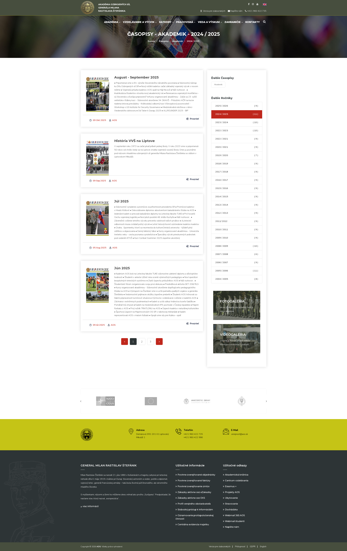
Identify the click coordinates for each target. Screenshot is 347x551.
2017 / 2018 (236, 171)
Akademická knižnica (236, 474)
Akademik (177, 41)
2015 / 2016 (236, 188)
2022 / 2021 (236, 138)
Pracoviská (184, 22)
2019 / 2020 (236, 155)
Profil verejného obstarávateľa (194, 503)
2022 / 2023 (236, 130)
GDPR (252, 546)
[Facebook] (248, 4)
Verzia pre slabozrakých (213, 10)
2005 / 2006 (236, 270)
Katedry (165, 22)
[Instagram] (253, 4)
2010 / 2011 (236, 229)
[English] (263, 4)
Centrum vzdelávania (236, 480)
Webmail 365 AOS (235, 515)
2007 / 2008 (236, 254)
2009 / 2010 (236, 237)
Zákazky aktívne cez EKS (191, 498)
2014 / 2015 (236, 196)
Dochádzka (231, 509)
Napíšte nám (236, 10)
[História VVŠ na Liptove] (97, 156)
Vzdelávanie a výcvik (138, 22)
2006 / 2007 (236, 262)
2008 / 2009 (236, 246)
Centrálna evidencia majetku (193, 524)
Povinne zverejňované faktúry (194, 480)
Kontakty (252, 22)
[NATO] (105, 401)
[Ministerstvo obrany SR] (196, 401)
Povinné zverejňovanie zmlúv (194, 486)
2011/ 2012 (236, 221)
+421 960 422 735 (256, 10)
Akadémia (111, 22)
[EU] (151, 401)
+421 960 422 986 (193, 437)
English (263, 546)
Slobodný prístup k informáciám (195, 509)
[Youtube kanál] (257, 4)
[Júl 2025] (97, 216)
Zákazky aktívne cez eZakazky (194, 492)
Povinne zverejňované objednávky (196, 474)
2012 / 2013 (236, 213)
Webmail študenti (235, 521)
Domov (151, 41)
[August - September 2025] (97, 92)
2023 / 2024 (236, 122)
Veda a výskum (209, 22)
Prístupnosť (240, 546)
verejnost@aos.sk (239, 434)
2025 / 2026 (236, 105)
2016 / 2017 (236, 180)
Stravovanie (231, 503)
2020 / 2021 (236, 147)
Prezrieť (194, 119)
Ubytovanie (231, 498)
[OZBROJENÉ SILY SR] (242, 401)
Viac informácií (91, 506)
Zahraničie (232, 22)
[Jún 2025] (97, 283)
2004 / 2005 (236, 279)
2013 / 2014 (236, 204)
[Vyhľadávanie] (264, 22)
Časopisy (163, 41)
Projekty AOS (232, 492)
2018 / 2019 (236, 163)
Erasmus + (231, 486)
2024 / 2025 (193, 41)
